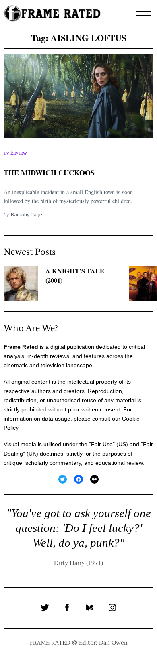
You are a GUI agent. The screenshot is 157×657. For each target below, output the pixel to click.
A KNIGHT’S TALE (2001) (74, 275)
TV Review (15, 153)
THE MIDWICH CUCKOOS (49, 172)
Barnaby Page (26, 214)
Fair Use (102, 444)
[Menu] (143, 13)
